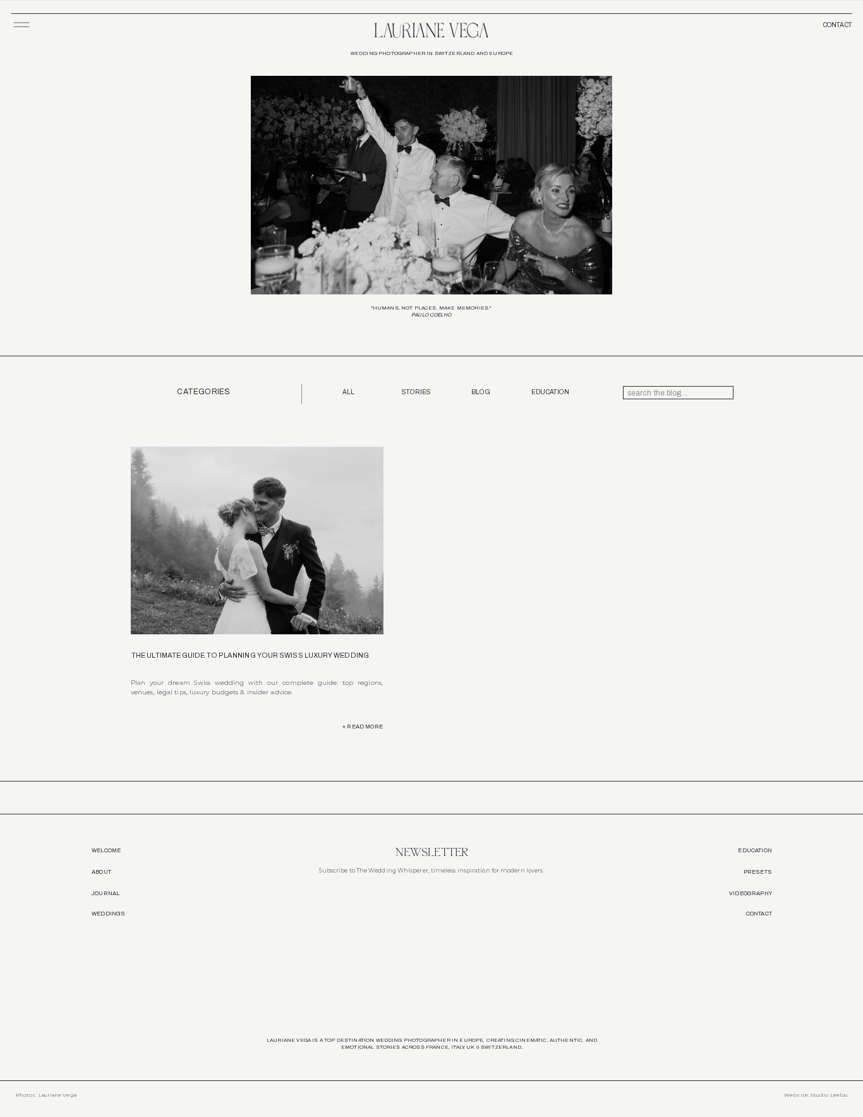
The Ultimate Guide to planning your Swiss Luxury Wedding (250, 655)
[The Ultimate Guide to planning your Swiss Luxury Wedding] (257, 540)
